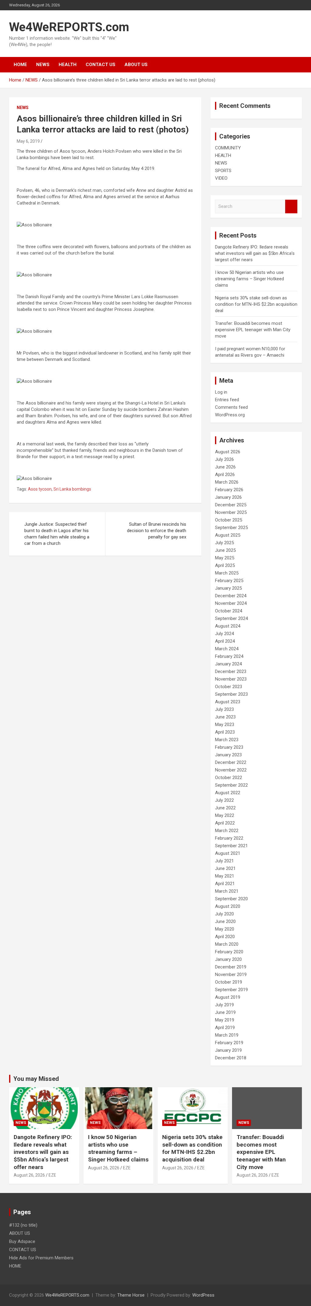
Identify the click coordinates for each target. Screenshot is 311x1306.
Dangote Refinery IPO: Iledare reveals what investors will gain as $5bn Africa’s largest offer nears (255, 253)
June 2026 (225, 467)
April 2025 (225, 565)
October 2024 (228, 611)
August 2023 (227, 702)
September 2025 (231, 527)
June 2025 (225, 550)
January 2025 (228, 588)
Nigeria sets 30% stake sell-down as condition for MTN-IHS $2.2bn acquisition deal (256, 304)
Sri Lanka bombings (72, 489)
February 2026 (229, 489)
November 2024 (231, 603)
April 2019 (225, 1027)
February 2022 (229, 838)
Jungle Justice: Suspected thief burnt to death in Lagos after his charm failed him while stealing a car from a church (56, 533)
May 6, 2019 (28, 141)
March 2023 (226, 739)
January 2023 (228, 755)
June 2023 (225, 717)
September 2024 (231, 618)
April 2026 (225, 474)
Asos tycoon (40, 489)
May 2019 (224, 1020)
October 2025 (228, 520)
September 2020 (231, 898)
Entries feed (227, 399)
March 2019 (226, 1035)
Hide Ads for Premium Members (41, 1258)
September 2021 (231, 845)
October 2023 (228, 686)
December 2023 (230, 671)
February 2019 (229, 1042)
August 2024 (227, 626)
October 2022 (228, 777)
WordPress (203, 1295)
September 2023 (231, 694)
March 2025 (226, 573)
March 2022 (226, 830)
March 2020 (226, 944)
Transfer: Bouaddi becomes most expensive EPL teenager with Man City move (252, 330)
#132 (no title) (23, 1225)
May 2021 (224, 876)
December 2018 (230, 1058)
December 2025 (230, 505)
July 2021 (224, 861)
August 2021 (227, 853)
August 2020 (227, 906)
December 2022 (230, 762)
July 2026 (224, 459)
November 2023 (231, 679)
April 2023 (225, 732)
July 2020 (224, 914)
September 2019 (231, 989)
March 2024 (226, 648)
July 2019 (224, 1005)
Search (291, 206)
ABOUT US (136, 64)
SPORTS (223, 170)
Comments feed (231, 407)
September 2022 (231, 785)
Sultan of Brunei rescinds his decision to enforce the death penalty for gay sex (156, 530)
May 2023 (224, 724)
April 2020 (225, 936)
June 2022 (225, 808)
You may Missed (36, 1078)
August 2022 (227, 792)
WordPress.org (230, 415)
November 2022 (231, 770)
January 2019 (228, 1050)
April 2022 (225, 823)
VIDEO (221, 178)
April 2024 (225, 641)
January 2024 (228, 664)
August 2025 (227, 535)
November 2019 (231, 974)
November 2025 (231, 512)
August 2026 (227, 452)
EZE (52, 1175)
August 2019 (227, 997)
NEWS (43, 64)
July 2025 (224, 542)
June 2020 (225, 921)
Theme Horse (131, 1295)
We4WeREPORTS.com (69, 27)
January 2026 (228, 497)
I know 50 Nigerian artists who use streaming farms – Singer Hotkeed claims (249, 279)
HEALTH (68, 64)
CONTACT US (100, 64)
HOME (20, 64)
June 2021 (225, 868)
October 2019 (228, 982)
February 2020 (229, 952)
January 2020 (228, 959)
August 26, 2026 (29, 1175)
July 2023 (224, 709)
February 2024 (229, 656)
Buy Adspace (22, 1241)
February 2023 (229, 747)
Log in (221, 392)
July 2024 (224, 633)
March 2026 (226, 482)
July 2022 (224, 800)
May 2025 (224, 558)
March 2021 (226, 891)
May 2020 (224, 929)
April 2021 (225, 883)
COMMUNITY (228, 148)
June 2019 (225, 1012)
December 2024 (230, 595)
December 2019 (230, 967)
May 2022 (224, 815)
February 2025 (229, 580)
